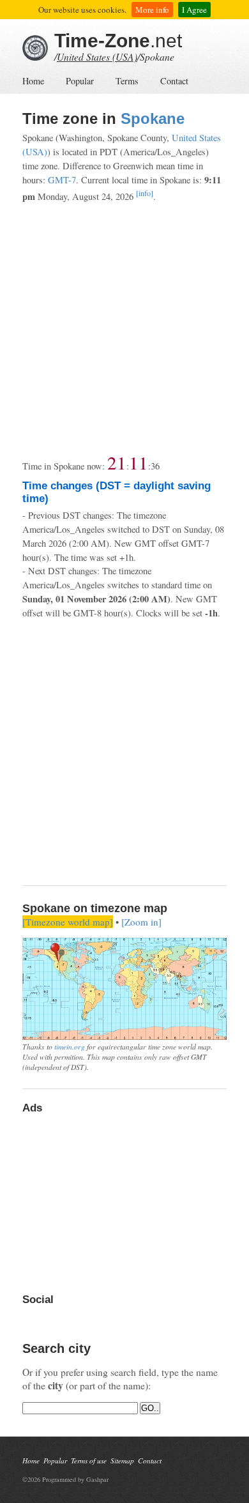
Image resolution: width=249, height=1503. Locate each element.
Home (33, 81)
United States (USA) (97, 56)
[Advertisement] (124, 328)
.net (118, 40)
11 (138, 462)
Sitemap (122, 1460)
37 (155, 466)
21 (116, 462)
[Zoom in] (141, 921)
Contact (174, 81)
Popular (80, 81)
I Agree (194, 9)
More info (152, 9)
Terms (127, 81)
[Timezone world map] (67, 921)
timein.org (69, 1046)
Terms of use (89, 1460)
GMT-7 (62, 180)
